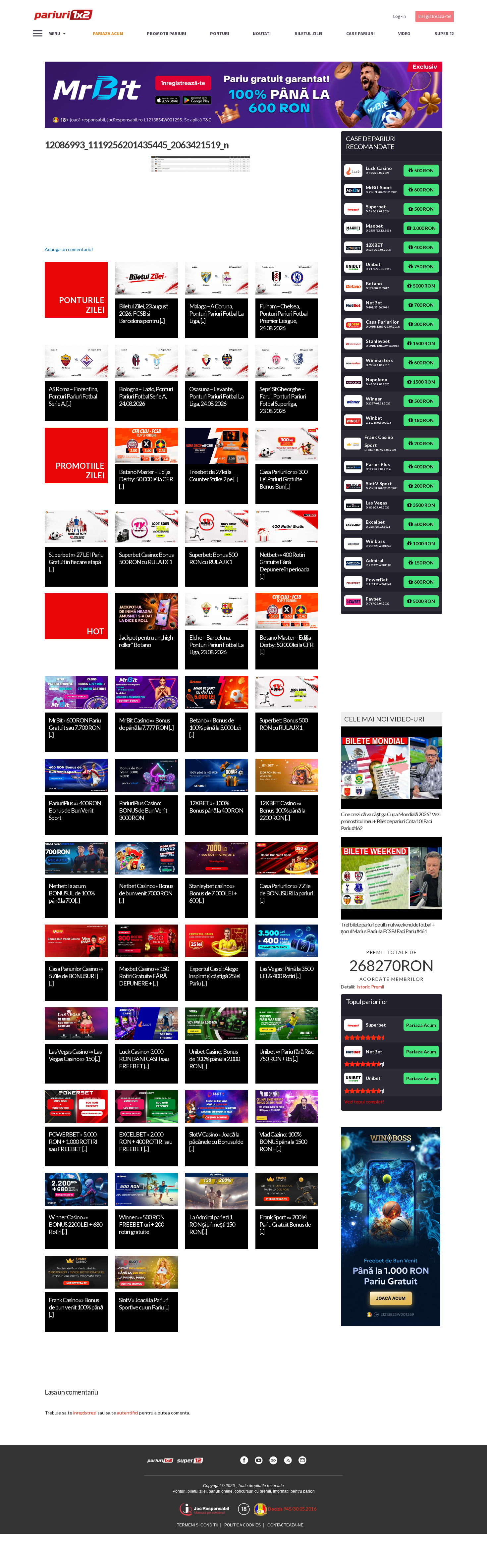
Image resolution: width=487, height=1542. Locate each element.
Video (404, 33)
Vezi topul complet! (364, 1101)
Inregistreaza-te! (434, 16)
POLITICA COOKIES (242, 1525)
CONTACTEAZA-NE (285, 1525)
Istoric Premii (370, 986)
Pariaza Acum (421, 1025)
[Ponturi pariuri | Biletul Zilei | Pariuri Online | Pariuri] (63, 16)
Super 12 (444, 33)
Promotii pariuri (166, 33)
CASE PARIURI (360, 33)
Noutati (262, 33)
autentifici (127, 1412)
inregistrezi (84, 1412)
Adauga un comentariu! (69, 249)
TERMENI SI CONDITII (197, 1525)
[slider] (364, 1037)
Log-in (399, 16)
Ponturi (219, 33)
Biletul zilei (308, 33)
